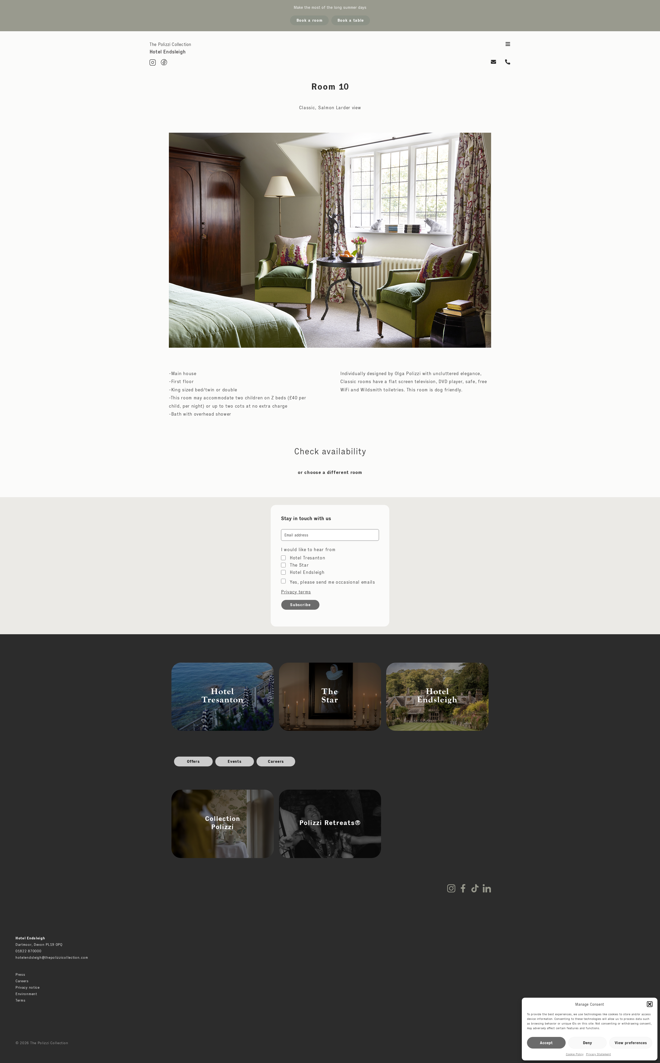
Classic (307, 107)
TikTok (475, 888)
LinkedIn (486, 888)
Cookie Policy (574, 1054)
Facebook (463, 888)
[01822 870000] (507, 62)
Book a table (350, 20)
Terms (20, 1000)
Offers (193, 761)
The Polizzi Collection (170, 44)
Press (20, 974)
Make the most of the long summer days (330, 7)
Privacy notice (27, 987)
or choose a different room (330, 472)
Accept (546, 1042)
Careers (276, 761)
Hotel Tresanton (307, 558)
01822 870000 (28, 951)
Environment (26, 993)
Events (234, 761)
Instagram (451, 888)
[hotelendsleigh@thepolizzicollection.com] (494, 62)
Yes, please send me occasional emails (332, 582)
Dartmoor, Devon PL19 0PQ (39, 944)
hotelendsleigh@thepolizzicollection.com (51, 957)
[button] (649, 1004)
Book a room (309, 20)
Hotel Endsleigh (307, 572)
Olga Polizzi (408, 373)
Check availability (330, 451)
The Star (299, 565)
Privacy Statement (598, 1054)
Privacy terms (296, 592)
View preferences (631, 1042)
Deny (587, 1042)
